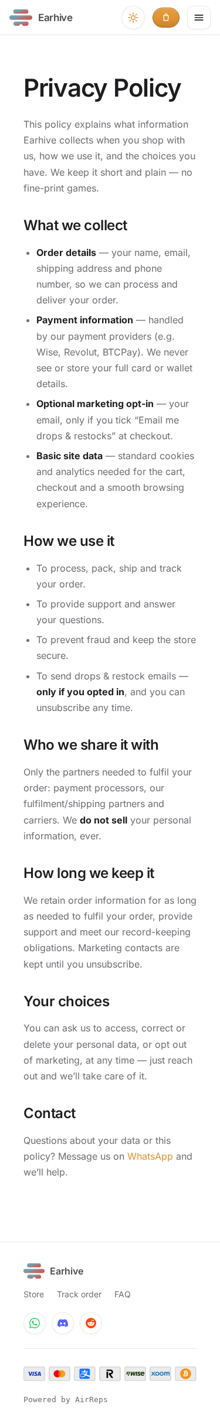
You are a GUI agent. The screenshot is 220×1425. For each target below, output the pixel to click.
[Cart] (166, 18)
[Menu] (199, 17)
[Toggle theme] (133, 17)
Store (33, 1294)
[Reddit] (91, 1323)
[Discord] (63, 1323)
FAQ (122, 1294)
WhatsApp (150, 1156)
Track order (79, 1294)
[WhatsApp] (34, 1323)
